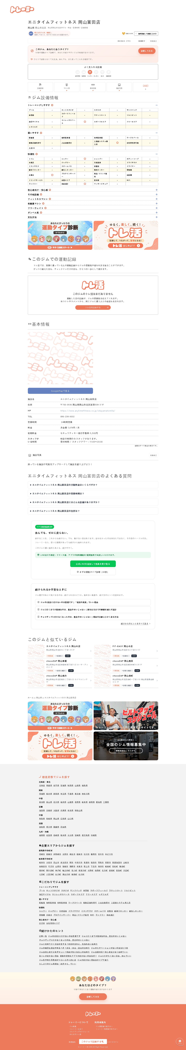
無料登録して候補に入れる (147, 34)
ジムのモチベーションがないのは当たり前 (109, 948)
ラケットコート (116, 890)
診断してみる (147, 51)
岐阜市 (42, 862)
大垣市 (49, 862)
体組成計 (110, 915)
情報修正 (153, 41)
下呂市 (94, 866)
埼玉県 (63, 793)
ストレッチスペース (61, 894)
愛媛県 (56, 827)
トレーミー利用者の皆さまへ (107, 1029)
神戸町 (58, 870)
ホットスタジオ (53, 890)
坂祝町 (112, 870)
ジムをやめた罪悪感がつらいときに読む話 (57, 960)
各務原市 (43, 866)
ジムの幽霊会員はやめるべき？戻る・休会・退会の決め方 (64, 948)
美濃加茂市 (117, 862)
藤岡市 (94, 854)
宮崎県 (78, 835)
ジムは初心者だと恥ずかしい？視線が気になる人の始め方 (64, 952)
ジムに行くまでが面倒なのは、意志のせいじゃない (104, 936)
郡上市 (87, 866)
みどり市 (109, 854)
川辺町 (126, 870)
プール (42, 890)
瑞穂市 (65, 866)
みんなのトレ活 (75, 1034)
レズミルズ (104, 894)
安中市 (101, 854)
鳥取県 (42, 818)
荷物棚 (42, 915)
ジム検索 (73, 1026)
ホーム (31, 697)
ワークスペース (75, 902)
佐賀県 (49, 835)
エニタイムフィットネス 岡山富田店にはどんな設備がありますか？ (66, 502)
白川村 (81, 874)
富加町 (119, 870)
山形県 (78, 785)
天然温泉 (63, 911)
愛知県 (99, 802)
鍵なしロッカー (136, 911)
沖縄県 (94, 835)
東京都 (78, 793)
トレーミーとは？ (76, 1029)
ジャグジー (53, 911)
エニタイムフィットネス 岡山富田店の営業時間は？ (58, 493)
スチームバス (100, 911)
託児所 (42, 923)
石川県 (56, 802)
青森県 (49, 785)
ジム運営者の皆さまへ (104, 1026)
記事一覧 (43, 936)
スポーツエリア (78, 894)
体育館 (86, 890)
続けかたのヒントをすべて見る (134, 623)
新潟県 (42, 802)
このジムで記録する (91, 1041)
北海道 (42, 785)
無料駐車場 (51, 902)
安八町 (74, 870)
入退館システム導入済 (121, 902)
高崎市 (42, 854)
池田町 (98, 870)
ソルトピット (130, 890)
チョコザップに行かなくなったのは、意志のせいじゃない (64, 940)
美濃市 (87, 862)
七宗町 (42, 874)
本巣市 (79, 866)
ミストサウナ (87, 911)
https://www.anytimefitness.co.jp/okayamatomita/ (87, 410)
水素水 (49, 915)
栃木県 (49, 793)
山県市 (58, 866)
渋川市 (87, 854)
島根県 (49, 818)
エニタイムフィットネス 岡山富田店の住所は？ (56, 510)
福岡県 (42, 835)
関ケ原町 (50, 870)
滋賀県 (42, 810)
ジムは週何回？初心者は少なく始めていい (109, 952)
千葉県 (70, 793)
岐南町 (108, 866)
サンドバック (76, 890)
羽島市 (101, 862)
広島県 (63, 818)
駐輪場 (42, 902)
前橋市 (49, 854)
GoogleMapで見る (60, 390)
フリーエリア (91, 894)
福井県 (63, 802)
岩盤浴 (110, 911)
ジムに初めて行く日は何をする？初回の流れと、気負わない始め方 (68, 944)
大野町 (91, 870)
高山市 (56, 862)
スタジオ (65, 890)
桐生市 (72, 854)
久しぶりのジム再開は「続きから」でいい (57, 964)
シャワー (43, 911)
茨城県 (42, 793)
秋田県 (70, 785)
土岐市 (126, 862)
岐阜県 (85, 802)
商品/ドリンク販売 (80, 915)
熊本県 (63, 835)
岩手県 (56, 785)
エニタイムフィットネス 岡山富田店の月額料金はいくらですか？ (65, 484)
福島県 (85, 785)
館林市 (79, 854)
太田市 (65, 854)
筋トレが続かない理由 (49, 956)
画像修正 (153, 455)
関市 (72, 862)
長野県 (78, 802)
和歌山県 (79, 810)
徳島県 (42, 827)
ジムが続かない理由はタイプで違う (93, 960)
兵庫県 (63, 810)
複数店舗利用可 (90, 902)
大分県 (70, 835)
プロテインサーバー (62, 915)
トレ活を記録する (93, 307)
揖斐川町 (82, 870)
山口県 (70, 818)
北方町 (105, 870)
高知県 (63, 827)
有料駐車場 (62, 902)
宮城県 (63, 785)
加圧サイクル (45, 894)
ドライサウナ (74, 911)
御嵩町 (74, 874)
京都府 (49, 810)
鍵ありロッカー (121, 911)
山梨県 (70, 802)
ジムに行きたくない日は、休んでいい (114, 956)
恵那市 (108, 862)
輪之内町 (66, 870)
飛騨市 (72, 866)
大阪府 (56, 810)
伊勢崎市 (57, 854)
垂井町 (42, 870)
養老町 (122, 866)
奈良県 (70, 810)
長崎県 (56, 835)
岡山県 (31, 27)
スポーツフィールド (99, 890)
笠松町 (115, 866)
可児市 (51, 866)
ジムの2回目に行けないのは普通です (64, 936)
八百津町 (50, 874)
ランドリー (100, 915)
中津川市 (79, 862)
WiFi (92, 915)
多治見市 (64, 862)
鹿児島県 (86, 835)
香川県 (49, 827)
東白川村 (66, 874)
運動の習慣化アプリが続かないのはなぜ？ (78, 956)
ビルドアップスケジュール (80, 1031)
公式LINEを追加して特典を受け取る (93, 564)
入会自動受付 (104, 902)
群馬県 (56, 793)
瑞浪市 (94, 862)
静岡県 (92, 802)
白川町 (58, 874)
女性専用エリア (53, 923)
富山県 (49, 802)
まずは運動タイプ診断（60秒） (94, 572)
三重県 (106, 802)
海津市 (101, 866)
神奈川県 (86, 793)
